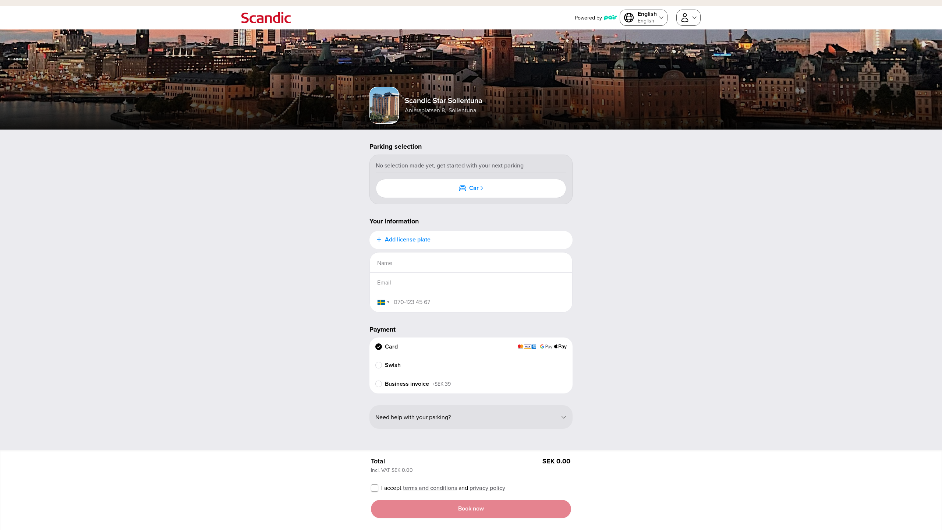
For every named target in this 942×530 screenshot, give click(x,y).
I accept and (443, 488)
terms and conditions (430, 488)
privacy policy (487, 488)
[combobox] (383, 302)
